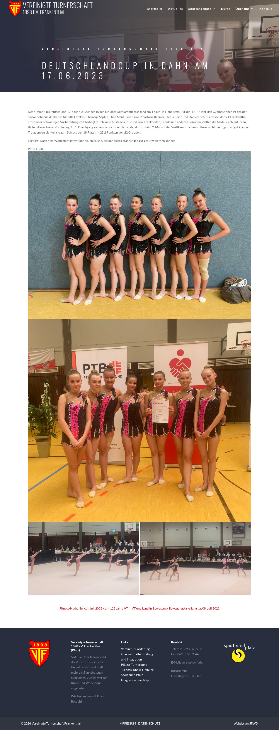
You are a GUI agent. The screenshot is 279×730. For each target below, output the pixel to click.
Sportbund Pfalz (132, 675)
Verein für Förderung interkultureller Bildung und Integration (137, 654)
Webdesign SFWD (246, 723)
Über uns (243, 8)
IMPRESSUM (127, 723)
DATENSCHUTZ (149, 723)
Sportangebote (199, 8)
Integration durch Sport (137, 680)
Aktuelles (175, 8)
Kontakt (265, 8)
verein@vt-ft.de (192, 662)
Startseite (155, 8)
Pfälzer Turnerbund (134, 664)
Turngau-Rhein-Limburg (137, 670)
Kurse (225, 8)
